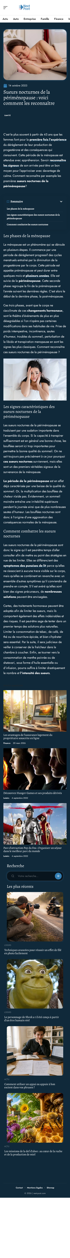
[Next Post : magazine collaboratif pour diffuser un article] (24, 7)
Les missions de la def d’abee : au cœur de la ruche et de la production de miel (33, 1152)
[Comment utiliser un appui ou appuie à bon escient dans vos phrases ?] (35, 1051)
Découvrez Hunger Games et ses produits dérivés (32, 793)
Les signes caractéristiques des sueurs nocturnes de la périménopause (33, 216)
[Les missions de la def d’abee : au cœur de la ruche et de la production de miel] (35, 1117)
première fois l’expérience (48, 139)
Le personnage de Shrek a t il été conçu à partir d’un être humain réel (31, 1018)
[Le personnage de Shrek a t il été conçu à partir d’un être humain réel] (35, 984)
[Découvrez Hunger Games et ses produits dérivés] (35, 769)
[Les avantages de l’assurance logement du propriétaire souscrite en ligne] (35, 711)
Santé (7, 115)
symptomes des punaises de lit (24, 565)
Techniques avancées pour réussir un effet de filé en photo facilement (32, 951)
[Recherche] (64, 7)
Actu (6, 1079)
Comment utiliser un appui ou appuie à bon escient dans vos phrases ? (29, 1085)
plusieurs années (37, 276)
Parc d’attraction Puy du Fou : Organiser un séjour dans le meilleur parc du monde (32, 849)
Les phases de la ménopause (20, 208)
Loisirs (6, 798)
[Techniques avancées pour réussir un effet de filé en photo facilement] (35, 916)
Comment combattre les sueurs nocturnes (27, 224)
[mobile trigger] (6, 7)
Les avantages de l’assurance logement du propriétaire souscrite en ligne (27, 736)
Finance (7, 743)
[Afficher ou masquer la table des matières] (43, 202)
